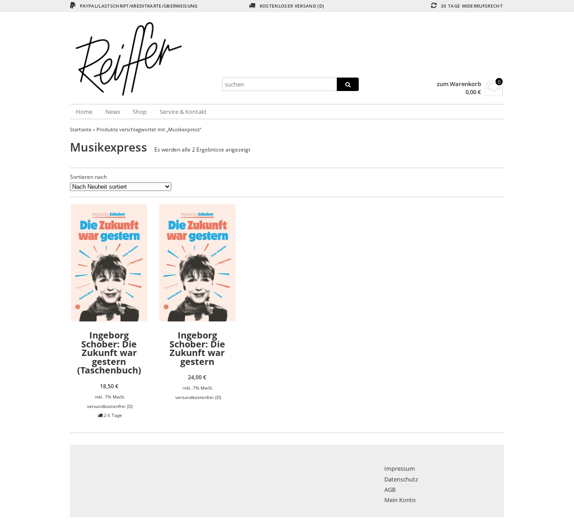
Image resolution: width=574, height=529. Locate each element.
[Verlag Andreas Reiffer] (142, 59)
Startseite (80, 129)
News (112, 112)
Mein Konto (400, 500)
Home (84, 112)
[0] (494, 93)
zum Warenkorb (459, 84)
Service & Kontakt (183, 112)
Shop (140, 112)
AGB (390, 490)
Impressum (399, 468)
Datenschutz (401, 479)
